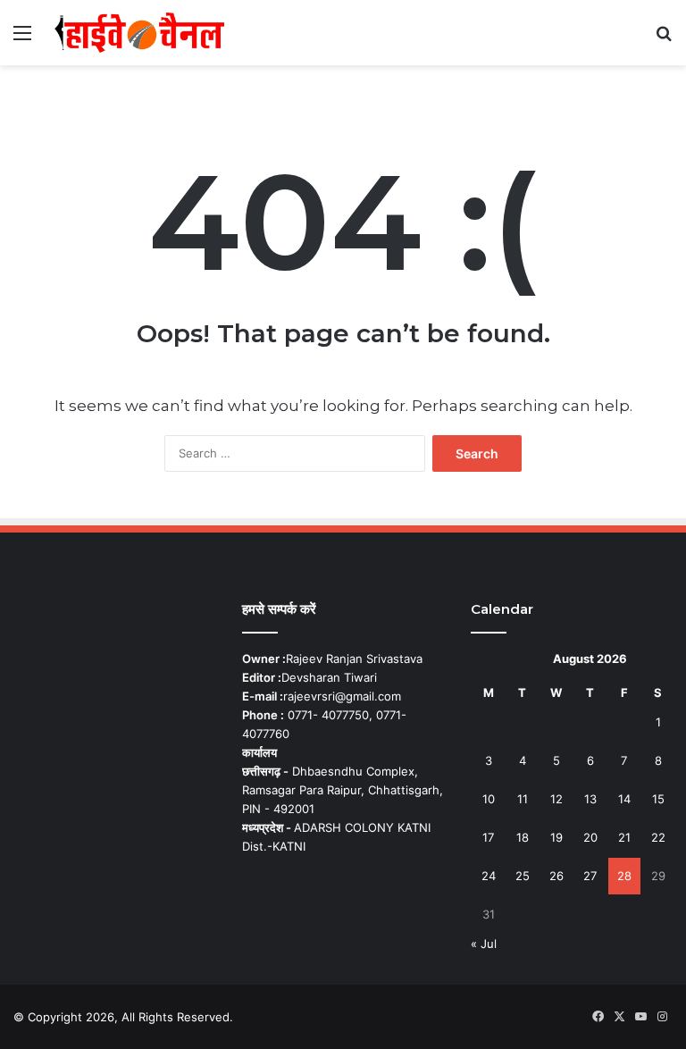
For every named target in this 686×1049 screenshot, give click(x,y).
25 (522, 876)
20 (590, 837)
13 (590, 799)
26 (556, 876)
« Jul (484, 943)
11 (522, 799)
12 (556, 799)
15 (658, 799)
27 (590, 876)
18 (522, 837)
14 (624, 799)
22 (658, 837)
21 (624, 837)
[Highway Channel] (139, 33)
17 (488, 837)
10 (488, 799)
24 (488, 876)
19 (556, 837)
